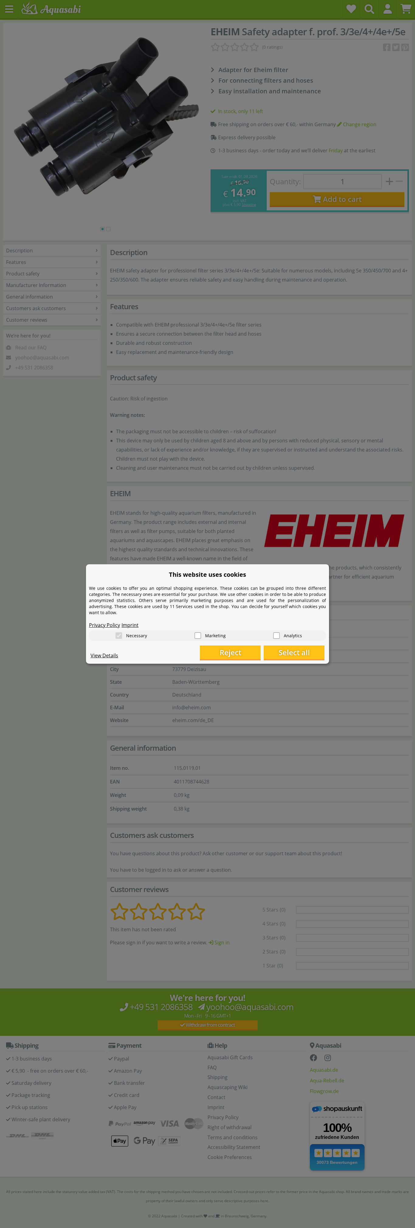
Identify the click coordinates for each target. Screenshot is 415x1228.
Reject (230, 652)
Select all (294, 652)
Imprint (130, 625)
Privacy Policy (104, 625)
